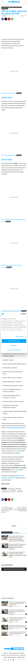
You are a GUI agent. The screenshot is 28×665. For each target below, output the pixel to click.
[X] (5, 19)
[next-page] (4, 560)
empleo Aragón (18, 488)
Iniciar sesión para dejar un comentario (14, 569)
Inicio (2, 5)
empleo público (4, 490)
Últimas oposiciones (5, 8)
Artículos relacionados (7, 532)
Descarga (19, 93)
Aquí (5, 332)
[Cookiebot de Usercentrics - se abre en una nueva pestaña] (20, 314)
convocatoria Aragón (10, 488)
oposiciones (20, 490)
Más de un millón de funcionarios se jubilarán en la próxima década (20, 509)
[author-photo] (14, 523)
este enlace (17, 451)
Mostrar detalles (20, 336)
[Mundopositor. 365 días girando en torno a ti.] (14, 648)
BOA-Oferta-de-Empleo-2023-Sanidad (11, 311)
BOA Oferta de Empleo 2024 (8, 155)
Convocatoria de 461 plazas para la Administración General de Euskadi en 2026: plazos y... (17, 611)
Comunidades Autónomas (17, 7)
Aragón (11, 7)
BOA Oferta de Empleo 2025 (8, 93)
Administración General (9, 5)
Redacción (4, 15)
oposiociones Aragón (5, 491)
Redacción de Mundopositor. (18, 427)
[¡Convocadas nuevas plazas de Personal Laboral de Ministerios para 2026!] (4, 633)
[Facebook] (2, 19)
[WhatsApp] (12, 19)
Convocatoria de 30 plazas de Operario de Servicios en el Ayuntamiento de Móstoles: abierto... (17, 603)
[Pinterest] (9, 19)
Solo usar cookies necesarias (14, 349)
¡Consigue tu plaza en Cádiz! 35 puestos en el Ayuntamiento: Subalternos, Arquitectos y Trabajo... (17, 619)
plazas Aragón (13, 491)
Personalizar (13, 345)
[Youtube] (13, 660)
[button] (2, 2)
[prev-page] (2, 560)
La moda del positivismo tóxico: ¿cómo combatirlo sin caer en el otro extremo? (7, 510)
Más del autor (16, 532)
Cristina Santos (11, 614)
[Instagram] (6, 660)
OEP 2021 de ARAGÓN (12, 490)
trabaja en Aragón (20, 491)
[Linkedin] (8, 660)
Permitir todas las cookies (14, 340)
